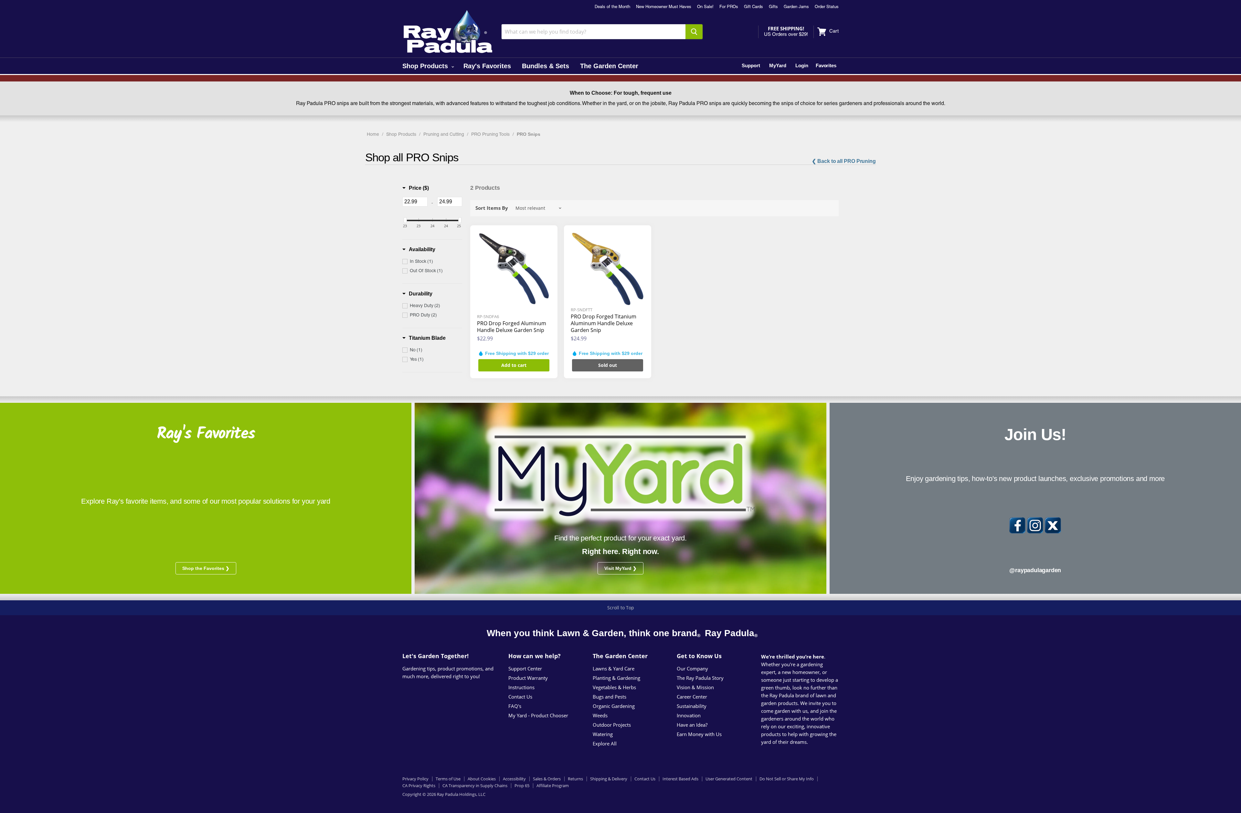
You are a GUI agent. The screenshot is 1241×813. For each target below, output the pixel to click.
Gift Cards (753, 7)
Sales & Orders (547, 779)
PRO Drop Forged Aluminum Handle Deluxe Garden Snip (511, 327)
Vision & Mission (695, 687)
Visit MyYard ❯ (620, 568)
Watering (603, 734)
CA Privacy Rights (418, 785)
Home (373, 135)
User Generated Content (728, 779)
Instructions (521, 687)
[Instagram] (1035, 525)
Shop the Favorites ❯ (205, 568)
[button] (415, 188)
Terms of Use (448, 779)
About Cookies (482, 779)
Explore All (605, 743)
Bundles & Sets (545, 66)
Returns (575, 779)
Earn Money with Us (699, 734)
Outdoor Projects (612, 725)
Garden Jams (796, 7)
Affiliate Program (552, 785)
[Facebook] (1017, 525)
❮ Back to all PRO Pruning (844, 161)
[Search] (694, 31)
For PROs (728, 7)
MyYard (777, 65)
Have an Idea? (692, 725)
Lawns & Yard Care (613, 668)
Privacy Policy (415, 779)
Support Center (525, 668)
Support (751, 65)
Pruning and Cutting (443, 135)
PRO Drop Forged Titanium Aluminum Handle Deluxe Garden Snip (603, 323)
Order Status (827, 7)
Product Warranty (528, 678)
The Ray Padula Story (700, 678)
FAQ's (514, 706)
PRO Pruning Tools (490, 135)
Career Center (692, 696)
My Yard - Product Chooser (538, 715)
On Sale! (705, 7)
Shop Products (426, 66)
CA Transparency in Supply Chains (474, 785)
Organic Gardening (614, 706)
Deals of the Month (612, 7)
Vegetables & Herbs (614, 687)
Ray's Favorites (487, 66)
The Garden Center (609, 66)
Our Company (692, 668)
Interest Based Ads (680, 779)
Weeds (600, 715)
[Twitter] (1053, 525)
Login (801, 65)
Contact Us (520, 696)
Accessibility (514, 779)
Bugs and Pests (609, 696)
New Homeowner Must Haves (663, 7)
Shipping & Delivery (608, 779)
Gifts (773, 7)
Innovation (689, 715)
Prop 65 (521, 785)
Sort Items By (491, 208)
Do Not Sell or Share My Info (786, 779)
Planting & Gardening (616, 678)
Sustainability (691, 706)
